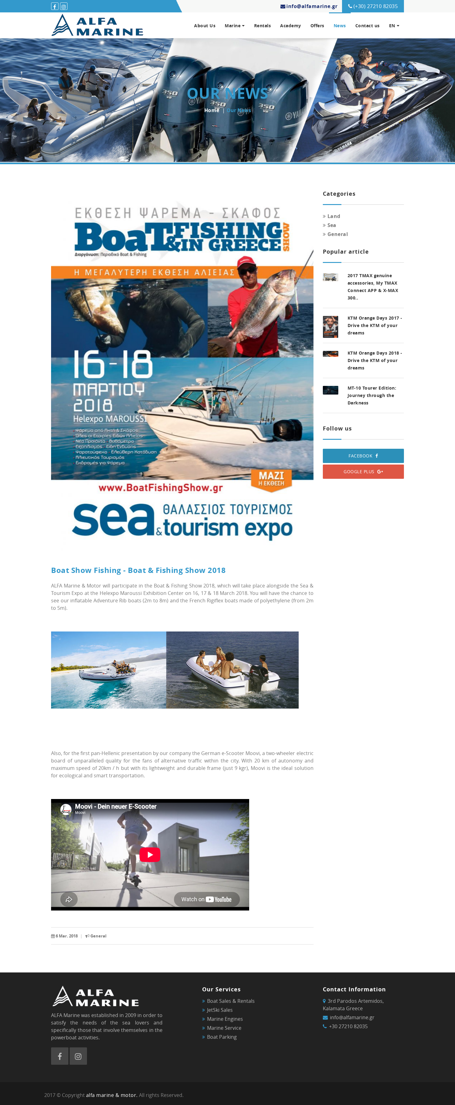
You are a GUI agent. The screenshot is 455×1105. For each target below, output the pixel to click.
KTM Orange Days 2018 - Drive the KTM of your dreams (375, 360)
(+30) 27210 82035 (375, 6)
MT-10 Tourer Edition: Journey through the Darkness (372, 395)
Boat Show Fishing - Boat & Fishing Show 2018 (138, 570)
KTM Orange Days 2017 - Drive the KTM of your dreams (375, 325)
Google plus (360, 471)
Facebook (361, 456)
